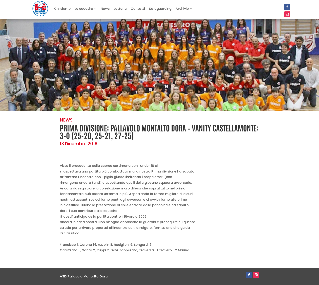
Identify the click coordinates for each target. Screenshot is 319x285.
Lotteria (120, 8)
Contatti (138, 8)
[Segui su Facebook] (287, 7)
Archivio (182, 8)
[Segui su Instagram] (287, 14)
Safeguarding (160, 8)
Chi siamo (62, 8)
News (105, 8)
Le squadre (84, 8)
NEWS (66, 120)
